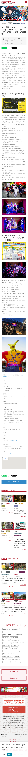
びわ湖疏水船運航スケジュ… (18, 634)
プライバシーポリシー (14, 739)
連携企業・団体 (14, 678)
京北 (3, 503)
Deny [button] (4, 754)
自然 (3, 506)
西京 (10, 23)
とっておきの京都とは (14, 671)
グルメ (21, 503)
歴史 (8, 572)
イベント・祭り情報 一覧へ (14, 481)
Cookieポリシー (14, 741)
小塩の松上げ (13, 631)
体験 (23, 23)
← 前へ (3, 486)
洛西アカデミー (14, 645)
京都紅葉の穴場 (5, 629)
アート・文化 (17, 23)
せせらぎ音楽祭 (14, 648)
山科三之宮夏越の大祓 (16, 661)
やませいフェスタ (6, 648)
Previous (5, 689)
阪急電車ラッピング (6, 640)
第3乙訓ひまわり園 (6, 661)
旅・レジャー (18, 533)
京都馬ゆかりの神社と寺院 (7, 653)
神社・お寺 (17, 535)
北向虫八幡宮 (17, 656)
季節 (8, 503)
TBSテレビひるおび (14, 637)
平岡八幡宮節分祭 (6, 631)
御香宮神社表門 (5, 637)
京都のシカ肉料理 (15, 651)
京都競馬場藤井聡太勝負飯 (18, 642)
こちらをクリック (18, 89)
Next (23, 689)
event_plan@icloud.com (9, 453)
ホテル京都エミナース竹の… (13, 659)
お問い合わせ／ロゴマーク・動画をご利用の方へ (20, 735)
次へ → (25, 486)
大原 (3, 531)
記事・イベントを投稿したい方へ (6, 735)
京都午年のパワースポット (7, 656)
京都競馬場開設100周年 (15, 629)
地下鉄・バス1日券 (6, 645)
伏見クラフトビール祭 (7, 642)
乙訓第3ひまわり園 (15, 640)
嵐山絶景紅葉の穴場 (6, 651)
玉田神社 (4, 659)
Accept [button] (9, 754)
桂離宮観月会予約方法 (7, 634)
